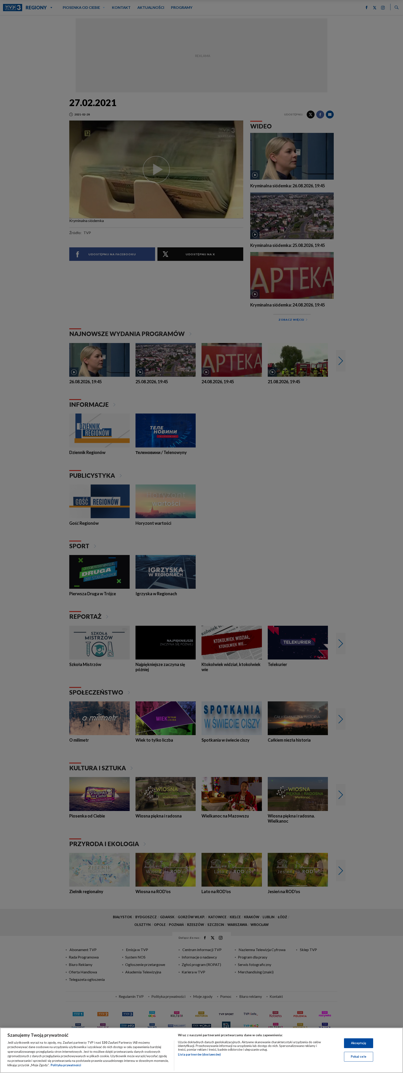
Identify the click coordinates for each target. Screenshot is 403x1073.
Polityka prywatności (66, 1065)
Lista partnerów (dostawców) (199, 1054)
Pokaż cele (358, 1056)
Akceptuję (358, 1043)
